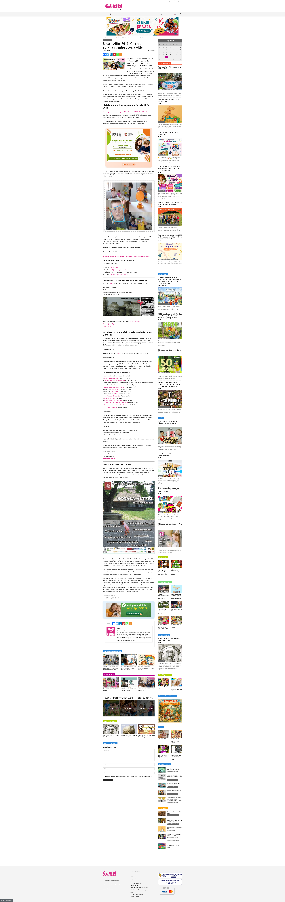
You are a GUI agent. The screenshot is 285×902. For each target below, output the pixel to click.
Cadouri (160, 443)
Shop (131, 892)
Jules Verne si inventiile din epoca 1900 (116, 402)
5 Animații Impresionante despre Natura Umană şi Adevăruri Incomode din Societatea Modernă (174, 799)
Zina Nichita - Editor (163, 285)
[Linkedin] (170, 1)
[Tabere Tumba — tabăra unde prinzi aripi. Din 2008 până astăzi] (170, 217)
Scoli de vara (161, 122)
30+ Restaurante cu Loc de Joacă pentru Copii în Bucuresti (176, 626)
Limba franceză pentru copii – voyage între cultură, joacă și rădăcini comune (146, 668)
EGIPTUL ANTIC (115, 389)
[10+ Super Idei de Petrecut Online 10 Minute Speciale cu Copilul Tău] (162, 846)
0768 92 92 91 (114, 267)
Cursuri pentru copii (111, 37)
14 (173, 52)
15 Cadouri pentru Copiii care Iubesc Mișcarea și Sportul (168, 422)
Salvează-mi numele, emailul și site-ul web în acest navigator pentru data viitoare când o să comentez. (128, 776)
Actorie (120, 353)
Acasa (131, 876)
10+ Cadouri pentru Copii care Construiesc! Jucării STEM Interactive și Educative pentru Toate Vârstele (176, 756)
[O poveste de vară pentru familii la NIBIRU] (111, 683)
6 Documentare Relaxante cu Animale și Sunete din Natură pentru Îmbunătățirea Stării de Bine (174, 820)
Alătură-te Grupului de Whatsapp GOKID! (140, 890)
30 (170, 47)
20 (170, 54)
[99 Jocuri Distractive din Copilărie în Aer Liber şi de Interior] (146, 729)
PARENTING (168, 14)
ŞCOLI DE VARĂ (116, 14)
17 (159, 54)
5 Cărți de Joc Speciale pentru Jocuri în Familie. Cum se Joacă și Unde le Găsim (170, 490)
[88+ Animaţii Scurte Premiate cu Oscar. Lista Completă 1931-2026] (162, 785)
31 (173, 47)
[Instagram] (168, 1)
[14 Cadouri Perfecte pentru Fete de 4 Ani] (163, 734)
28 (163, 47)
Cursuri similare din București (112, 651)
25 (163, 57)
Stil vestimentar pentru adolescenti (114, 380)
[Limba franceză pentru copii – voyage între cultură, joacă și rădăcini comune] (146, 659)
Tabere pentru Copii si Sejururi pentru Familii (168, 89)
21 (173, 54)
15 (177, 52)
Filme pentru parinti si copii (173, 815)
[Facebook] (163, 1)
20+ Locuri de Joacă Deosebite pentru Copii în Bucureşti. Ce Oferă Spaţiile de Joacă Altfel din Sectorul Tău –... (163, 627)
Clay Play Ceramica (134, 321)
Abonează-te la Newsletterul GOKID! (139, 887)
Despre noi (133, 878)
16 (180, 52)
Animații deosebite (164, 764)
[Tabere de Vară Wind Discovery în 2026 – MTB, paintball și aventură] (170, 81)
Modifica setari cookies (6, 900)
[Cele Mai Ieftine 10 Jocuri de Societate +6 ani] (170, 468)
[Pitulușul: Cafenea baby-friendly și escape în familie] (129, 683)
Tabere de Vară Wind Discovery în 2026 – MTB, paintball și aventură (169, 68)
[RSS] (176, 1)
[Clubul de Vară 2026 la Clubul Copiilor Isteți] (170, 147)
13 (170, 52)
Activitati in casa (170, 830)
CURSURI (138, 14)
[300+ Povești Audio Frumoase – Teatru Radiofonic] (111, 729)
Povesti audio (161, 661)
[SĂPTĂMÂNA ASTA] (146, 708)
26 (166, 57)
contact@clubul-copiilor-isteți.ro (117, 270)
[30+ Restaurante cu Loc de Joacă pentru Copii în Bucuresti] (176, 619)
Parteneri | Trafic (134, 885)
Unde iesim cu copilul (165, 582)
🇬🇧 (175, 14)
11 (163, 52)
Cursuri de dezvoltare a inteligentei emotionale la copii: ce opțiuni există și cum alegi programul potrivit (110, 668)
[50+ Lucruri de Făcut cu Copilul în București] (170, 364)
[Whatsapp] (117, 54)
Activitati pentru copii (110, 721)
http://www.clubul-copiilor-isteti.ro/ (120, 274)
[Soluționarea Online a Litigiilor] (170, 882)
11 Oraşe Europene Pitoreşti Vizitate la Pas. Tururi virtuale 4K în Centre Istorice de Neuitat (169, 384)
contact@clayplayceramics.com (113, 324)
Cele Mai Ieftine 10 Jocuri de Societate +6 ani (168, 455)
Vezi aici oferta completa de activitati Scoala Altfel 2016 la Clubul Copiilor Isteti (126, 256)
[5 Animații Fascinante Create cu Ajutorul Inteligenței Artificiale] (162, 770)
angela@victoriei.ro (109, 458)
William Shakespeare (110, 407)
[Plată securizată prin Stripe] (167, 890)
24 (159, 57)
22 (177, 54)
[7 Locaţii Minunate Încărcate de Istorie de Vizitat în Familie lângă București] (163, 604)
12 (166, 52)
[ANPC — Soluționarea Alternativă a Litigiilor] (170, 875)
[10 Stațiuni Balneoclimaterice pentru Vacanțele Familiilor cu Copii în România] (163, 589)
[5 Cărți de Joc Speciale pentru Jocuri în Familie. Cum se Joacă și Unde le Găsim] (170, 504)
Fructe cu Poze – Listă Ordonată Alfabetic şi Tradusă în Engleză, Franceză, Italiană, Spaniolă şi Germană (163, 572)
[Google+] (165, 1)
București (152, 51)
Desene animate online (172, 771)
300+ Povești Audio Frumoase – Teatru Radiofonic (169, 639)
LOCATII (145, 14)
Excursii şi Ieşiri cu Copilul (164, 303)
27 (159, 47)
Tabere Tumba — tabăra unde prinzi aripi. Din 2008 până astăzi (170, 203)
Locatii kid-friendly (109, 674)
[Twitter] (179, 1)
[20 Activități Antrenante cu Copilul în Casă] (162, 829)
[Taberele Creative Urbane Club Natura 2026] (170, 114)
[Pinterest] (174, 1)
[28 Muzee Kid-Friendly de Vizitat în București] (176, 604)
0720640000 (107, 326)
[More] (120, 54)
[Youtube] (181, 1)
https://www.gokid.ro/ (120, 630)
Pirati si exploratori (109, 398)
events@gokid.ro (115, 880)
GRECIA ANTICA (116, 391)
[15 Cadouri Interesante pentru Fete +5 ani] (170, 538)
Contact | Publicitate (135, 881)
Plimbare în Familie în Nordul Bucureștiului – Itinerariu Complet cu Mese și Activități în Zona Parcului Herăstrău (169, 280)
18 (163, 54)
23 (180, 54)
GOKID (108, 50)
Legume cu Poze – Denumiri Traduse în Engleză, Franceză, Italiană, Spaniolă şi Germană (175, 572)
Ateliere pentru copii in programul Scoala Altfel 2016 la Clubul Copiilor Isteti (127, 112)
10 (159, 52)
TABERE (123, 14)
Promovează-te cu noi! (135, 883)
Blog (168, 847)
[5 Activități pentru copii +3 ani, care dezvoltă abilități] (163, 682)
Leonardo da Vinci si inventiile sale (114, 405)
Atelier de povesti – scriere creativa (114, 387)
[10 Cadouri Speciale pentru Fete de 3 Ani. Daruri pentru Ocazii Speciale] (176, 734)
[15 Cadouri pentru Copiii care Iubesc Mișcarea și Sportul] (170, 435)
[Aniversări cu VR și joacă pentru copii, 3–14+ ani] (146, 683)
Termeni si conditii (134, 896)
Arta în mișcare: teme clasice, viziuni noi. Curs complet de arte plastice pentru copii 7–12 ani (128, 668)
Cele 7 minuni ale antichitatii (112, 396)
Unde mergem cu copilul (164, 372)
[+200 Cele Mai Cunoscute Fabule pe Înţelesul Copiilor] (129, 729)
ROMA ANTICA (115, 394)
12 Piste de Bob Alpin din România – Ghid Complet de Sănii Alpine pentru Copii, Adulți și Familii (170, 316)
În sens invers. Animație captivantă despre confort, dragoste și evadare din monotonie (174, 777)
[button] (180, 14)
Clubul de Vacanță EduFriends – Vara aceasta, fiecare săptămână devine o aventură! (169, 168)
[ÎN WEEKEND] (128, 708)
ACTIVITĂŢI (152, 14)
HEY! (105, 14)
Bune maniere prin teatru (111, 378)
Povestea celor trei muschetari (113, 400)
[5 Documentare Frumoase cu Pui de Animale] (162, 813)
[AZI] (111, 708)
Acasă (104, 37)
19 (166, 54)
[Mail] (172, 1)
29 (166, 47)
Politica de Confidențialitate (137, 894)
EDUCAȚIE (160, 14)
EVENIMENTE (129, 14)
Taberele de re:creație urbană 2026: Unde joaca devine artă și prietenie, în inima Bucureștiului (170, 237)
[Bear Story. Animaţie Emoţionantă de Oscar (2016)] (162, 792)
